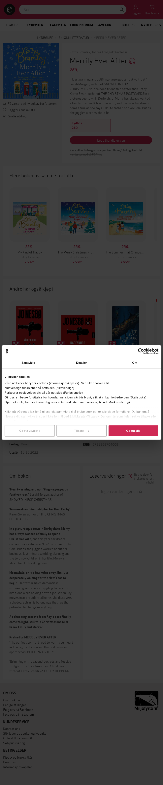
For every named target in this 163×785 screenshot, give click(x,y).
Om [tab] (134, 362)
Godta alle (133, 430)
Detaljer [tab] (81, 362)
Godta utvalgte (29, 430)
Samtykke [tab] (28, 362)
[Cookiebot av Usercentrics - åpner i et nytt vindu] (141, 351)
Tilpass (79, 430)
